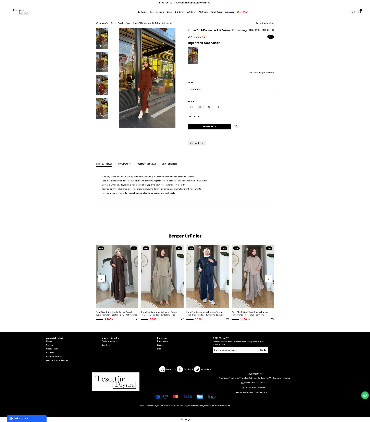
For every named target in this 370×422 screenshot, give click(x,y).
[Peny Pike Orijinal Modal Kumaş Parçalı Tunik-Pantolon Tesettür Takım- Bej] (253, 276)
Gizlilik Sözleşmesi (54, 357)
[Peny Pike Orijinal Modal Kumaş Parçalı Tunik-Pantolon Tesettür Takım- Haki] (162, 276)
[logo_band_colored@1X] (185, 397)
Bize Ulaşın (106, 345)
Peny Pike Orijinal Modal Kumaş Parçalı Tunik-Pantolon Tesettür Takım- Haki (159, 313)
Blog (159, 349)
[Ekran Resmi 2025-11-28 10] (115, 381)
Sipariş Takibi (52, 349)
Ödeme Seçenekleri (146, 164)
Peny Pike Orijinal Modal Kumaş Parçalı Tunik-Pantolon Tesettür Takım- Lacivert (204, 313)
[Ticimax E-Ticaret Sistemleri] (185, 419)
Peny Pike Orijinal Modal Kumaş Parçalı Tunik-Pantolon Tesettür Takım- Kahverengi (116, 313)
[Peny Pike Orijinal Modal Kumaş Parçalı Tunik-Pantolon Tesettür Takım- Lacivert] (207, 276)
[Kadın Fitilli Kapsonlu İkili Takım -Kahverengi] (193, 55)
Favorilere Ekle (137, 319)
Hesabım (50, 353)
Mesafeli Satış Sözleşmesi (57, 360)
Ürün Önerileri (169, 164)
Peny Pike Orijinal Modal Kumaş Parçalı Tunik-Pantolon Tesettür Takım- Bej (250, 313)
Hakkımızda (162, 341)
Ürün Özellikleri (104, 164)
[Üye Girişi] (351, 12)
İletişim (160, 345)
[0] (359, 12)
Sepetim (49, 345)
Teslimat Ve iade (109, 341)
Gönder (263, 350)
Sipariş (49, 341)
